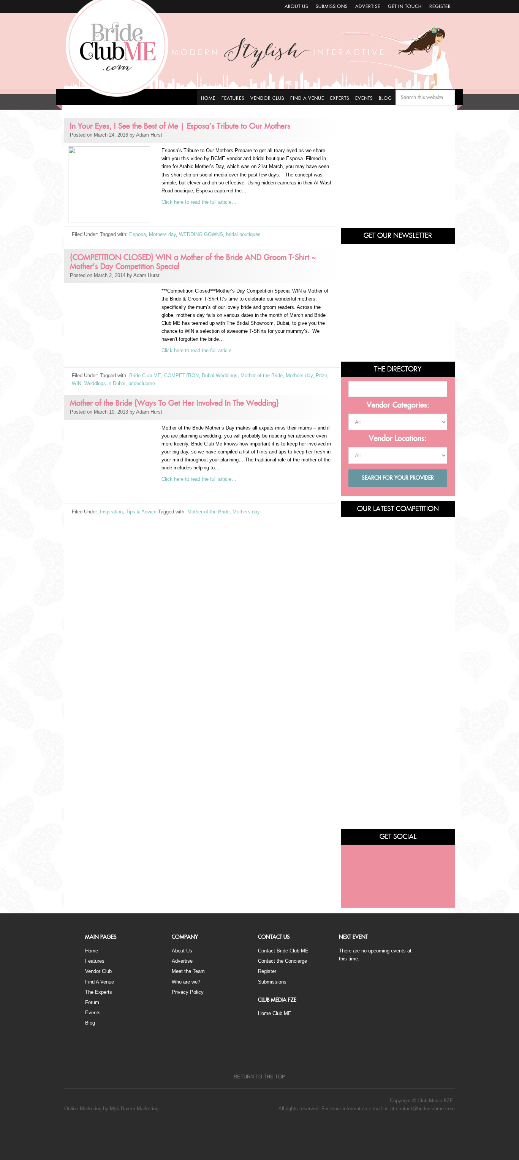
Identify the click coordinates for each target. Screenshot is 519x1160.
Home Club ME (274, 1013)
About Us (296, 6)
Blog (90, 1023)
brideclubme (141, 383)
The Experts (98, 992)
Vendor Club (98, 971)
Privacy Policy (188, 992)
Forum (92, 1002)
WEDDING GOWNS (201, 234)
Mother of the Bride (262, 375)
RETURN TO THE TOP (259, 1077)
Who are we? (186, 982)
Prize (321, 375)
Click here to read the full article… (198, 202)
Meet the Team (188, 971)
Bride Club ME (145, 375)
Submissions (332, 6)
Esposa (137, 234)
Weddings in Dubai (104, 383)
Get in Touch (405, 6)
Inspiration (111, 512)
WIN (76, 383)
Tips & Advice (141, 512)
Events (93, 1012)
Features (94, 961)
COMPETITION (181, 375)
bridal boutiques (243, 234)
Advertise (367, 6)
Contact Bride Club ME (283, 951)
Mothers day (162, 234)
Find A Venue (99, 982)
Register (440, 6)
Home (91, 951)
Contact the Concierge (282, 961)
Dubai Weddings (219, 375)
